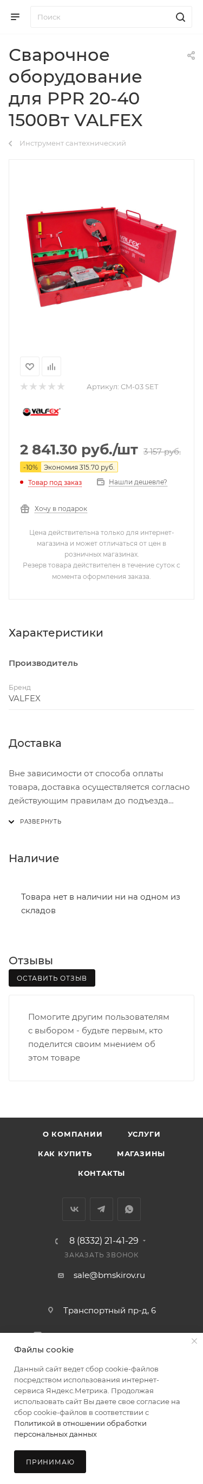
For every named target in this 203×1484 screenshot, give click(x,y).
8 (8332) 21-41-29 (104, 1241)
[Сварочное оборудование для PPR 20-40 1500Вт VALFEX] (102, 256)
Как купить (65, 1153)
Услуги (144, 1134)
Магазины (141, 1153)
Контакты (101, 1173)
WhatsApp (129, 1209)
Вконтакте (74, 1209)
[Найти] (179, 17)
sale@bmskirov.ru (109, 1275)
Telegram (101, 1209)
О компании (73, 1134)
